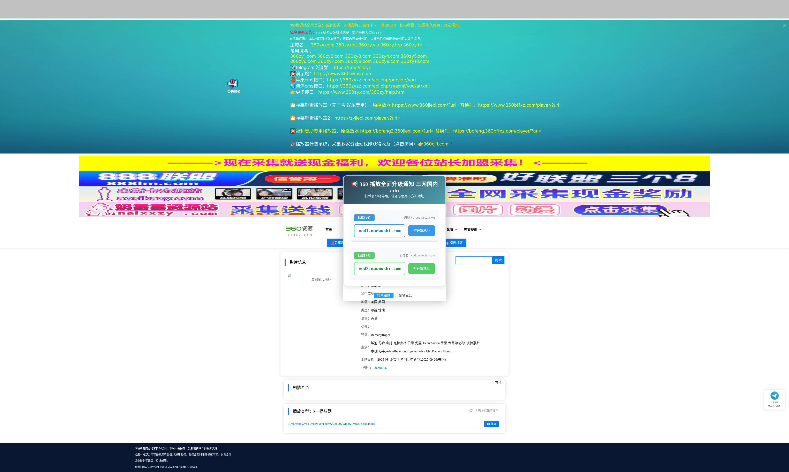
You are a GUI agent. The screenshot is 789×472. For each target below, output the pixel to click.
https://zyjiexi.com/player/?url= (367, 118)
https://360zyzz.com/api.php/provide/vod (371, 79)
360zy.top (391, 44)
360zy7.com (331, 61)
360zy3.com (358, 56)
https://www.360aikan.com (342, 73)
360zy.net (346, 44)
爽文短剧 (470, 229)
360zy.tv (412, 44)
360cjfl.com (435, 144)
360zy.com (322, 44)
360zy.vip (368, 44)
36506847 (381, 367)
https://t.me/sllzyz (351, 67)
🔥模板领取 (454, 243)
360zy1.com (303, 56)
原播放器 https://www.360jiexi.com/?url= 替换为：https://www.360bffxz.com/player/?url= (468, 105)
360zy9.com (386, 61)
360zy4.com (386, 56)
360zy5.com (413, 56)
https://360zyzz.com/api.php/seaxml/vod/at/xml (378, 86)
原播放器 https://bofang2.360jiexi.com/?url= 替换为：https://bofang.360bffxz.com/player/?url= (442, 131)
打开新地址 (421, 230)
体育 (450, 229)
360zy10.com (415, 61)
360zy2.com (330, 56)
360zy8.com (358, 61)
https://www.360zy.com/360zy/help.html (361, 92)
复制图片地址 (321, 280)
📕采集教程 (339, 243)
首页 (328, 229)
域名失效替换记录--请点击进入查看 (349, 33)
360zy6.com (303, 61)
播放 (493, 423)
